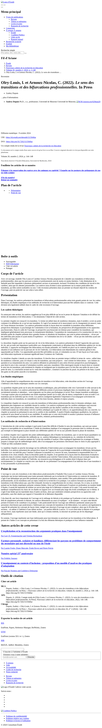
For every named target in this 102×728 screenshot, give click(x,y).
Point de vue (16, 193)
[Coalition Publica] (9, 711)
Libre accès (15, 37)
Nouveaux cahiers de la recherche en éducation (24, 68)
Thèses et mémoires (18, 21)
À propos (17, 30)
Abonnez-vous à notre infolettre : (16, 655)
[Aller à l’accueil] (7, 2)
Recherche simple (8, 50)
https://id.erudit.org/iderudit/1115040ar (21, 137)
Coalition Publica (18, 35)
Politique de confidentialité (16, 716)
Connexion (10, 28)
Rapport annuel (17, 39)
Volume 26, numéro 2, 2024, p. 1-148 (21, 70)
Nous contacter (12, 672)
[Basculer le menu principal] (2, 7)
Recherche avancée (13, 42)
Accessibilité (11, 667)
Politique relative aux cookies (17, 718)
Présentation (16, 190)
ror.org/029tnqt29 (93, 102)
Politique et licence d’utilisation (18, 721)
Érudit (13, 33)
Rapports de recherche (19, 26)
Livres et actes (16, 24)
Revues (14, 19)
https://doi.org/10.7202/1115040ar (19, 141)
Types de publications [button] (14, 17)
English (9, 44)
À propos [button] (10, 30)
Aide (8, 665)
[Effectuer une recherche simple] (25, 53)
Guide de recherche (13, 670)
